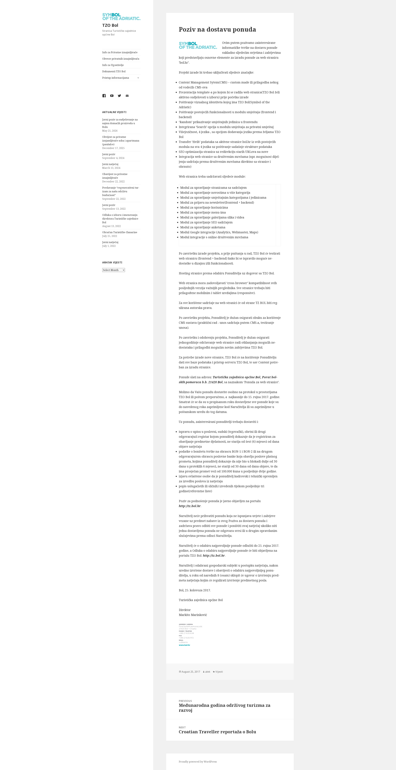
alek (207, 671)
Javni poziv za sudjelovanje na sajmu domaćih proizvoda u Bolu (120, 123)
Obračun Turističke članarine (119, 232)
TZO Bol (110, 25)
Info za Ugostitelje (113, 65)
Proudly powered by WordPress (198, 761)
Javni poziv (108, 154)
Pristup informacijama (115, 77)
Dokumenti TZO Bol (113, 71)
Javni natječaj (110, 164)
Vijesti (219, 671)
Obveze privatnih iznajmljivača (120, 58)
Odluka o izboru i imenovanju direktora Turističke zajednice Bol (120, 218)
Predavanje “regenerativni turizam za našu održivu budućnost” (120, 191)
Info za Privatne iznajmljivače (120, 52)
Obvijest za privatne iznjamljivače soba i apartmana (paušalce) (120, 140)
